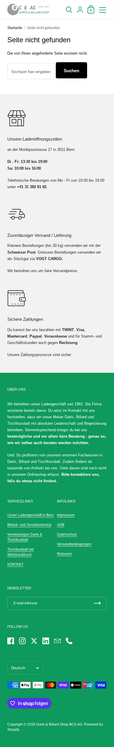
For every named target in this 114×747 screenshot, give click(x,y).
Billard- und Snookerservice (29, 525)
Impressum (66, 515)
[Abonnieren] (97, 603)
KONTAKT (15, 564)
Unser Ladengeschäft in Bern (30, 515)
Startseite (14, 28)
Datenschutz (67, 534)
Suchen (71, 70)
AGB (60, 525)
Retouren (64, 554)
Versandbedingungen (74, 544)
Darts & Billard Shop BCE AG (59, 724)
